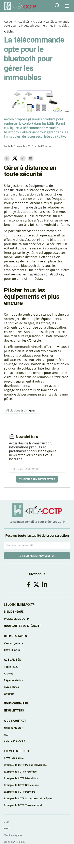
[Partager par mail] (31, 158)
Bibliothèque (13, 611)
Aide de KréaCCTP (14, 741)
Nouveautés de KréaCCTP (22, 626)
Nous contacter (13, 727)
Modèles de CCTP (16, 619)
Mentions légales (13, 835)
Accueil (8, 21)
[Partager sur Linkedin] (23, 158)
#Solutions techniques (21, 410)
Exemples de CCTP (17, 751)
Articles (38, 21)
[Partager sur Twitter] (15, 159)
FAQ (6, 734)
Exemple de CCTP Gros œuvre (21, 785)
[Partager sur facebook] (7, 158)
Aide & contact (15, 721)
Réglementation (13, 680)
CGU (6, 822)
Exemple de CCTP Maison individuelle (25, 764)
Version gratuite (13, 643)
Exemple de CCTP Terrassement (23, 805)
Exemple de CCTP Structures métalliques (28, 798)
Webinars (9, 693)
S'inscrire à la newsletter (37, 555)
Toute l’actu (11, 666)
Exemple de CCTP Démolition (21, 778)
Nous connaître (16, 703)
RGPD (7, 828)
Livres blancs (11, 687)
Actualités (23, 21)
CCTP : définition (13, 758)
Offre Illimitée (12, 650)
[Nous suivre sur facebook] (29, 584)
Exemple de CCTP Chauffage (20, 771)
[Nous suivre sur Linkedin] (45, 584)
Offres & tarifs (15, 636)
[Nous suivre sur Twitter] (37, 584)
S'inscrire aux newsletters (37, 479)
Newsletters (14, 710)
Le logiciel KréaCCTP (19, 604)
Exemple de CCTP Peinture (19, 791)
